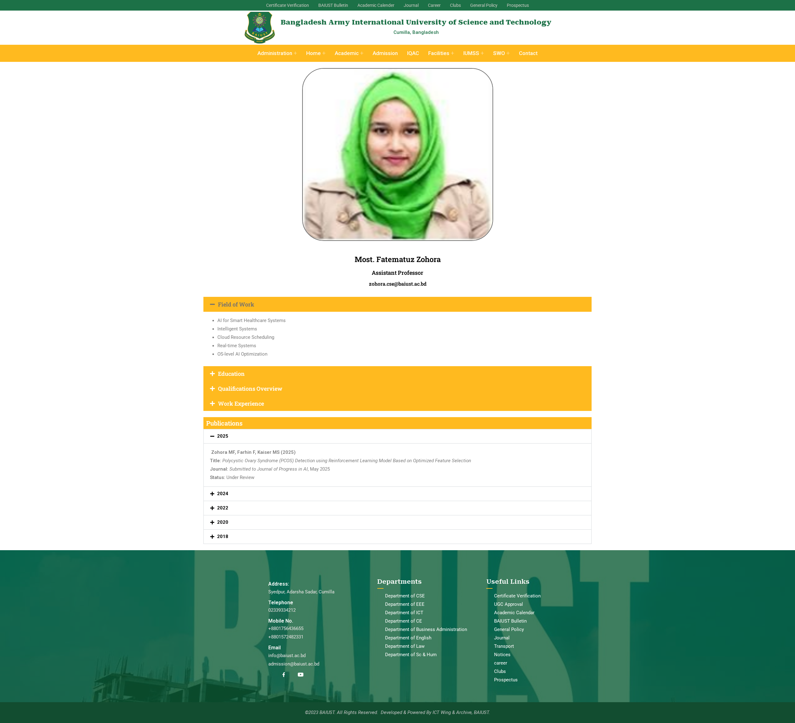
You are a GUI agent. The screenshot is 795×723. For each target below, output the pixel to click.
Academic (347, 53)
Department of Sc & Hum (411, 654)
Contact (528, 53)
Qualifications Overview (250, 388)
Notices (502, 654)
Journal (411, 5)
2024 (222, 493)
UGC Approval (508, 604)
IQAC (413, 53)
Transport (504, 646)
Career (434, 5)
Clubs (455, 5)
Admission (385, 53)
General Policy (483, 5)
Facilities (438, 53)
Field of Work (236, 304)
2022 (222, 508)
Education (231, 373)
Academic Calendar (514, 612)
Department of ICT (404, 612)
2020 (222, 522)
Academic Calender (375, 5)
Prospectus (518, 5)
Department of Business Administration (426, 629)
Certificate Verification (287, 5)
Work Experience (241, 403)
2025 (222, 436)
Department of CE (403, 621)
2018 (222, 536)
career (500, 663)
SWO (499, 53)
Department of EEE (405, 604)
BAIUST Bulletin (333, 5)
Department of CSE (405, 596)
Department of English (408, 638)
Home (313, 53)
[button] (397, 304)
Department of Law (405, 646)
